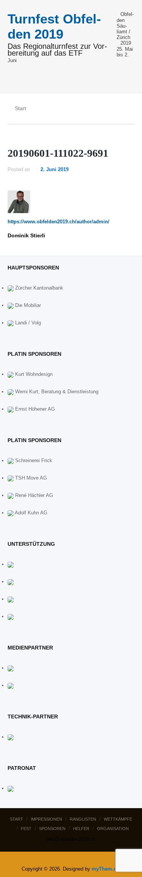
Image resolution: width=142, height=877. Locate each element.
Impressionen (46, 819)
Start (16, 819)
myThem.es (105, 869)
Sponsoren (52, 828)
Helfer (81, 828)
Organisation (113, 828)
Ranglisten (83, 819)
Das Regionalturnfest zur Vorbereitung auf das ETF (57, 50)
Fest (26, 828)
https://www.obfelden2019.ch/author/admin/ (58, 221)
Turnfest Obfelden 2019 (54, 26)
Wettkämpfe (118, 819)
